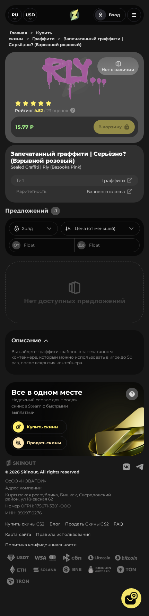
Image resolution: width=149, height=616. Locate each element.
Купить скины (42, 426)
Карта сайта (18, 534)
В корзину (110, 126)
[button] (131, 598)
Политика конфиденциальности (41, 544)
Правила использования (63, 534)
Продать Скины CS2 (87, 524)
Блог (55, 524)
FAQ (118, 524)
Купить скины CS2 (25, 524)
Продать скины (44, 442)
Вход (114, 14)
